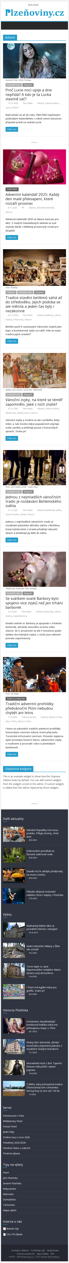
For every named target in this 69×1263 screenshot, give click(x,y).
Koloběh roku (13, 84)
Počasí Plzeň (10, 1126)
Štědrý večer (23, 413)
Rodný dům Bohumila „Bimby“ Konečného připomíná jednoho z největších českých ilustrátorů (44, 1046)
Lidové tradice (52, 103)
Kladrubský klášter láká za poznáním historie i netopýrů (42, 927)
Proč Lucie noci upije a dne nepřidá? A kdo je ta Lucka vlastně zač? (29, 94)
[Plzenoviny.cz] (6, 25)
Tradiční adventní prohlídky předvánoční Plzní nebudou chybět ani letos (30, 708)
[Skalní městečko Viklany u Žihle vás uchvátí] (14, 944)
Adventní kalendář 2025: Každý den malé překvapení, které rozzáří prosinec (32, 199)
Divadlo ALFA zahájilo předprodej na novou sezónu (44, 873)
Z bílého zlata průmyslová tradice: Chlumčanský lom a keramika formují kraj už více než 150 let (44, 1087)
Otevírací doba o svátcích (16, 1148)
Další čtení (12, 189)
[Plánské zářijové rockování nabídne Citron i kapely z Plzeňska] (14, 890)
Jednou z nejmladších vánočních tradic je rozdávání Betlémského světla (33, 501)
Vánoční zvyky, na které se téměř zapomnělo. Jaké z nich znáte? (34, 401)
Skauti (23, 514)
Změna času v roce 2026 (16, 1137)
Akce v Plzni (11, 721)
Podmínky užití (38, 1250)
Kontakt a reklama (20, 1250)
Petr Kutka (27, 103)
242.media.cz (54, 1256)
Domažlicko (9, 1199)
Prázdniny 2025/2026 (14, 1142)
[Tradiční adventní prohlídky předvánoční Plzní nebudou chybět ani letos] (34, 659)
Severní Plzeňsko (12, 1183)
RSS (52, 1253)
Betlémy (49, 315)
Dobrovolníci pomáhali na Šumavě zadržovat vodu (40, 852)
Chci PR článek (14, 1234)
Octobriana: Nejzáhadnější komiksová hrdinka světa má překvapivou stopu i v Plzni (41, 1025)
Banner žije (13, 1228)
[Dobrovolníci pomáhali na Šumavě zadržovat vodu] (14, 849)
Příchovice (18, 319)
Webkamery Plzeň (13, 1121)
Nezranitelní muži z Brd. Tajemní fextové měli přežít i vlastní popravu (44, 1066)
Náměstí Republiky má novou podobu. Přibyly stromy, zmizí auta (42, 833)
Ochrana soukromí (25, 1253)
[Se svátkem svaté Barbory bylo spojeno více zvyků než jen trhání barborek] (34, 554)
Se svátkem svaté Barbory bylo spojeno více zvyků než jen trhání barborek (34, 603)
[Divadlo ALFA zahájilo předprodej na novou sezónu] (14, 869)
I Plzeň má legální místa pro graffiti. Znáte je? (41, 989)
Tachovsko (9, 1204)
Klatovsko (8, 1194)
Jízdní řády (8, 1131)
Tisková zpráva (29, 717)
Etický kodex (53, 1250)
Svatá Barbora (20, 616)
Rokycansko (9, 1188)
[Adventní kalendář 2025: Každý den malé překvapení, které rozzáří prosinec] (34, 151)
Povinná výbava (11, 1153)
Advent (40, 103)
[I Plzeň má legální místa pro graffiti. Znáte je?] (14, 985)
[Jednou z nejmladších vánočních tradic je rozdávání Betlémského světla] (34, 452)
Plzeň (6, 1172)
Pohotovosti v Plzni (13, 1115)
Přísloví (15, 107)
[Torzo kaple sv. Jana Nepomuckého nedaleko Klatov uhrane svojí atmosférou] (14, 964)
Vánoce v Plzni (24, 721)
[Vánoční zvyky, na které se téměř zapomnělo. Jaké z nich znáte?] (34, 355)
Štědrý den (11, 413)
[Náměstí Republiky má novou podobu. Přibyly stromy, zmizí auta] (14, 828)
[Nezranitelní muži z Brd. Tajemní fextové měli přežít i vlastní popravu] (14, 1061)
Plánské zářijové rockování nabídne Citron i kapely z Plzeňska (44, 893)
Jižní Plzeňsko (10, 1178)
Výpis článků (42, 1253)
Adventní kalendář (45, 207)
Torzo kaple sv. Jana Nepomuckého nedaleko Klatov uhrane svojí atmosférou (43, 970)
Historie (11, 292)
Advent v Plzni (55, 717)
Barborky (48, 611)
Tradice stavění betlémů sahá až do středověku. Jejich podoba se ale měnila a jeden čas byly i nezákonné (34, 304)
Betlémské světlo (53, 510)
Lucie (8, 107)
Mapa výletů (9, 1210)
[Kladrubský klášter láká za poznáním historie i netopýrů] (14, 924)
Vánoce (9, 212)
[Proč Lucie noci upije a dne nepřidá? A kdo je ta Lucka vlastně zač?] (34, 45)
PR (23, 207)
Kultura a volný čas (16, 698)
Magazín (28, 84)
